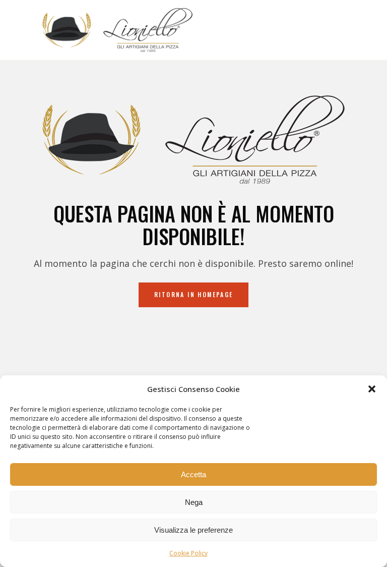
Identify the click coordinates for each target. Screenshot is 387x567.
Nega (194, 502)
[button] (372, 389)
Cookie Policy (188, 553)
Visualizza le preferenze (193, 530)
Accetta (193, 474)
